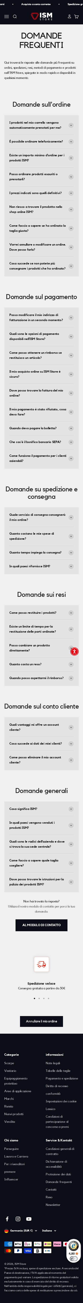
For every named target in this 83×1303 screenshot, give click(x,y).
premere (10, 1171)
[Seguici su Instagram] (18, 1219)
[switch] (73, 1258)
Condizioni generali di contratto (60, 1151)
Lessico (50, 1109)
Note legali (53, 1063)
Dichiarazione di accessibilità (56, 1164)
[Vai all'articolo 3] (43, 998)
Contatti (51, 1189)
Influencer (11, 1179)
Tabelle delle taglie (58, 1070)
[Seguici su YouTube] (29, 1219)
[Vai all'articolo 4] (48, 998)
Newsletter (53, 1205)
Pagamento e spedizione (62, 1078)
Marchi (8, 1098)
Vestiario (10, 1070)
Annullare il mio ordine (41, 1021)
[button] (74, 651)
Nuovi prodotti (13, 1114)
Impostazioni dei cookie (61, 1101)
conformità (53, 1093)
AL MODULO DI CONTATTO (41, 925)
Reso (49, 1197)
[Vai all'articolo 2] (39, 998)
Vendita (9, 1121)
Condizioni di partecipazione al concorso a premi (57, 1121)
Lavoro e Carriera (16, 1156)
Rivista (8, 1106)
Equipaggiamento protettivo (15, 1081)
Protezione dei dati (58, 1174)
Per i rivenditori (14, 1164)
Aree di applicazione (17, 1091)
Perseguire (11, 1149)
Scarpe (9, 1063)
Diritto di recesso (57, 1086)
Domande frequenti (59, 1182)
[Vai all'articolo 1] (34, 998)
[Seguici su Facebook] (7, 1219)
